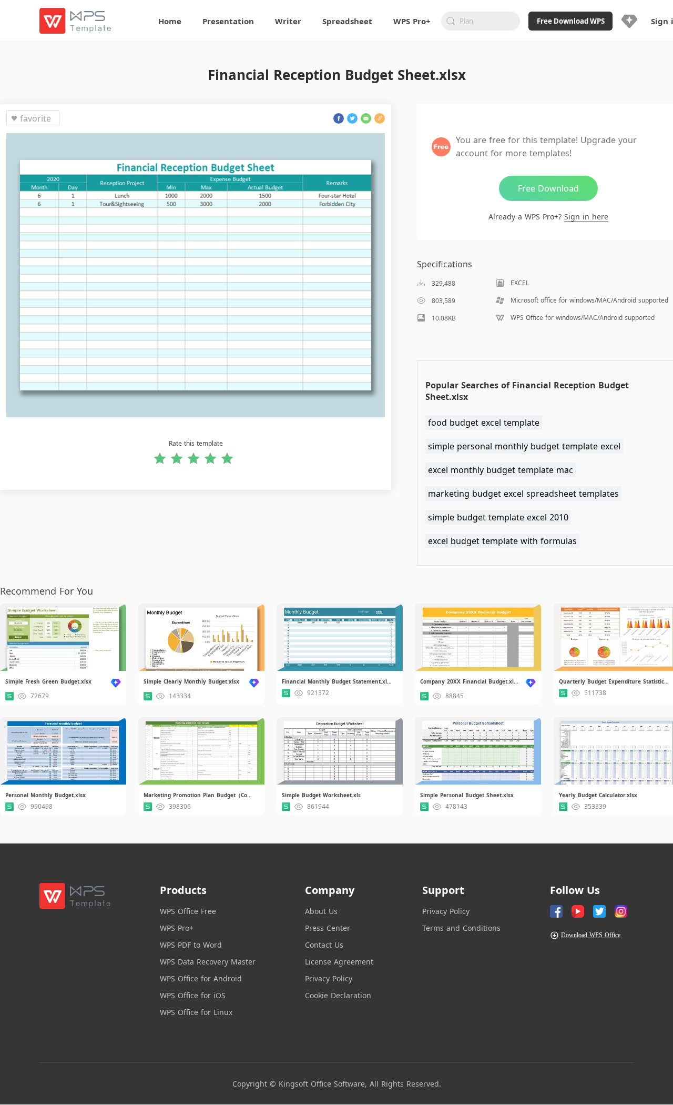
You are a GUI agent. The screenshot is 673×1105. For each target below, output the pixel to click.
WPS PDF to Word (191, 945)
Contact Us (324, 945)
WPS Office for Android (201, 978)
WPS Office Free (188, 911)
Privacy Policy (328, 978)
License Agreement (339, 962)
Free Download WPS (571, 21)
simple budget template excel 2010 (498, 517)
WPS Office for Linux (196, 1012)
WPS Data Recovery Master (208, 962)
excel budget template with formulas (502, 541)
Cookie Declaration (338, 995)
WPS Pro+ (176, 928)
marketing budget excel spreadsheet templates (523, 493)
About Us (321, 911)
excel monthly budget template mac (500, 470)
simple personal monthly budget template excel (524, 446)
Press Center (327, 928)
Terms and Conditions (461, 928)
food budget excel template (483, 422)
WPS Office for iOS (193, 995)
